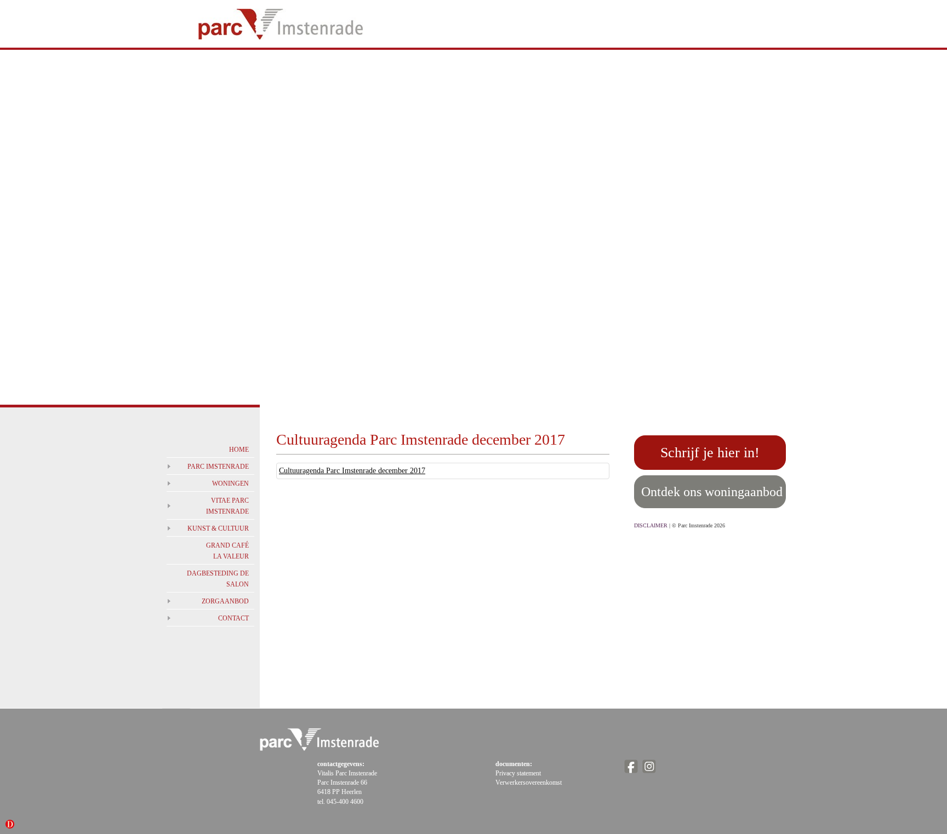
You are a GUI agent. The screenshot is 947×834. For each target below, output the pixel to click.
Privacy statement (518, 773)
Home (239, 449)
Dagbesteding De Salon (218, 579)
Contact (233, 618)
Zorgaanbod (225, 601)
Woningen (230, 483)
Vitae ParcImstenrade (227, 506)
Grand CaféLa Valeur (227, 551)
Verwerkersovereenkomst (528, 782)
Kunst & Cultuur (218, 528)
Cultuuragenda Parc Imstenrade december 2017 (352, 471)
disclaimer (651, 525)
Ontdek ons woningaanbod (712, 492)
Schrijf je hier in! (710, 453)
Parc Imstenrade (218, 466)
